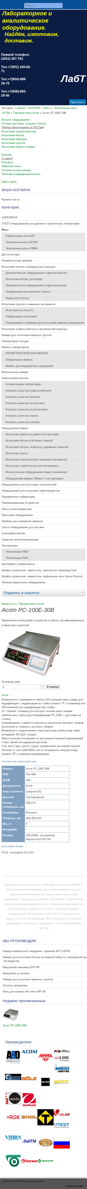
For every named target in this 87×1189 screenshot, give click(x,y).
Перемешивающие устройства (20, 502)
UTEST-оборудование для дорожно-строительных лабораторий (40, 223)
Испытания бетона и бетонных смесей (29, 440)
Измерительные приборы (17, 260)
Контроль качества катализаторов (27, 409)
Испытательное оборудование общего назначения (36, 472)
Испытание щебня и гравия (18, 146)
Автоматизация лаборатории (23, 384)
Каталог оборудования (15, 119)
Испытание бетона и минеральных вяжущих (29, 266)
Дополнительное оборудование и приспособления (36, 272)
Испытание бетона (13, 135)
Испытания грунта (17, 453)
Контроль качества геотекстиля (25, 403)
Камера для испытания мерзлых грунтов (28, 979)
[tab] (83, 592)
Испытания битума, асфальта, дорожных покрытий (37, 447)
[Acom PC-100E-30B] (11, 1020)
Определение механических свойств (28, 291)
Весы (47, 108)
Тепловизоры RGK (17, 557)
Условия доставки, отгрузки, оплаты (24, 123)
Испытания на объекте (19, 310)
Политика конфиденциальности (21, 174)
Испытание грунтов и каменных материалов (28, 304)
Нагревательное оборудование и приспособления (36, 285)
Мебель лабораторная (15, 347)
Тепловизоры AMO (17, 551)
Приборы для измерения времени (22, 521)
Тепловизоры (10, 545)
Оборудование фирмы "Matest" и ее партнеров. (35, 478)
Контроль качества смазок (22, 415)
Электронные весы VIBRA (22, 248)
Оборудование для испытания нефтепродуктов (31, 490)
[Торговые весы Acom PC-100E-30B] (32, 676)
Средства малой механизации (20, 539)
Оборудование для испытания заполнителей (29, 484)
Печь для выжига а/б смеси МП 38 (24, 991)
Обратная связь (11, 166)
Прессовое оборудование (17, 515)
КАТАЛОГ (34, 108)
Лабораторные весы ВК (20, 235)
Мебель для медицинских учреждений (29, 366)
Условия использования (16, 170)
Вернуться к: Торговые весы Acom (23, 603)
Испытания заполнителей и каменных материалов (36, 459)
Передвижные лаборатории (18, 496)
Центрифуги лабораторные (18, 564)
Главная (20, 108)
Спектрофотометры (13, 533)
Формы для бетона (17, 298)
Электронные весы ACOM (21, 242)
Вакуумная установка (16, 973)
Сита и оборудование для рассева (23, 527)
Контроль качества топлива (23, 422)
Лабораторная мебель (19, 359)
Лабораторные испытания (21, 316)
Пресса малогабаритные (17, 509)
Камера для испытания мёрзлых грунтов (27, 335)
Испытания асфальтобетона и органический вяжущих (34, 329)
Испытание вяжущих (14, 139)
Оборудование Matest (15, 428)
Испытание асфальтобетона (19, 131)
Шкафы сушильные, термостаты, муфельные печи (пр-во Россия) (42, 576)
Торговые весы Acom (26, 112)
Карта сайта (9, 181)
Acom (5, 695)
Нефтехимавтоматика (15, 378)
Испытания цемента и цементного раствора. (33, 434)
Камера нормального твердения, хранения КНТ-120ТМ (36, 951)
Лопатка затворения (15, 985)
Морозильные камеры (15, 372)
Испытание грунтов (13, 142)
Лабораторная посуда (15, 341)
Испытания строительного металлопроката (32, 465)
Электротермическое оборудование (23, 582)
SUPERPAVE (10, 217)
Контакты (7, 162)
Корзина (7, 154)
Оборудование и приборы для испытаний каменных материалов (45, 322)
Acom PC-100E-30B (15, 1025)
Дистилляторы (10, 254)
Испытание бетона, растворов (24, 279)
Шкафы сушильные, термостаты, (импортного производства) (39, 570)
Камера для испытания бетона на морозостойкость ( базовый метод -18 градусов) (44, 959)
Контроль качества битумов (23, 396)
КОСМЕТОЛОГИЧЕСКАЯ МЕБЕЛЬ (27, 353)
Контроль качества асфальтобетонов (28, 390)
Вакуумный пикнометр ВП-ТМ (21, 967)
